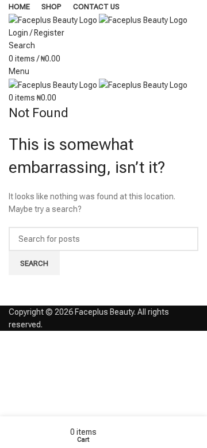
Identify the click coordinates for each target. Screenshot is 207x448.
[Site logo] (54, 19)
